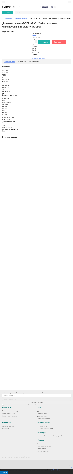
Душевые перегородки (43, 418)
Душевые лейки (41, 411)
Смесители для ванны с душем (11, 411)
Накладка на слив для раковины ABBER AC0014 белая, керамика (23, 314)
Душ (39, 407)
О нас (39, 443)
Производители (41, 448)
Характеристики (9, 61)
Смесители (6, 407)
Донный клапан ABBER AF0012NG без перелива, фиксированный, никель (26, 166)
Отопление (6, 423)
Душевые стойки (42, 413)
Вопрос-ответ (34, 61)
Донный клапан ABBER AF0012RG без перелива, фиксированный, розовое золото (28, 216)
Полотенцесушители (8, 426)
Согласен (4, 472)
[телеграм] (71, 466)
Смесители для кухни (8, 413)
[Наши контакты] (66, 469)
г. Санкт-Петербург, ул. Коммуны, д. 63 (51, 436)
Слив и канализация (21, 18)
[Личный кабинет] (69, 2)
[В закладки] (69, 142)
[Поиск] (69, 12)
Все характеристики (38, 58)
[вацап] (71, 468)
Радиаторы (5, 428)
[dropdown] (3, 2)
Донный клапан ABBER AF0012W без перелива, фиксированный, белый (25, 265)
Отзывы (22, 61)
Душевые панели (42, 416)
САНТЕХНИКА (9, 18)
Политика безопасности (44, 446)
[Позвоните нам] (71, 470)
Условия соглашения (43, 451)
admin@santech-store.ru (46, 428)
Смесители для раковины (9, 416)
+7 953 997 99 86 (44, 426)
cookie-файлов (55, 470)
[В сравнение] (69, 145)
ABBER (34, 35)
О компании (42, 440)
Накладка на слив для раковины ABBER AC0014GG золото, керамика (24, 364)
